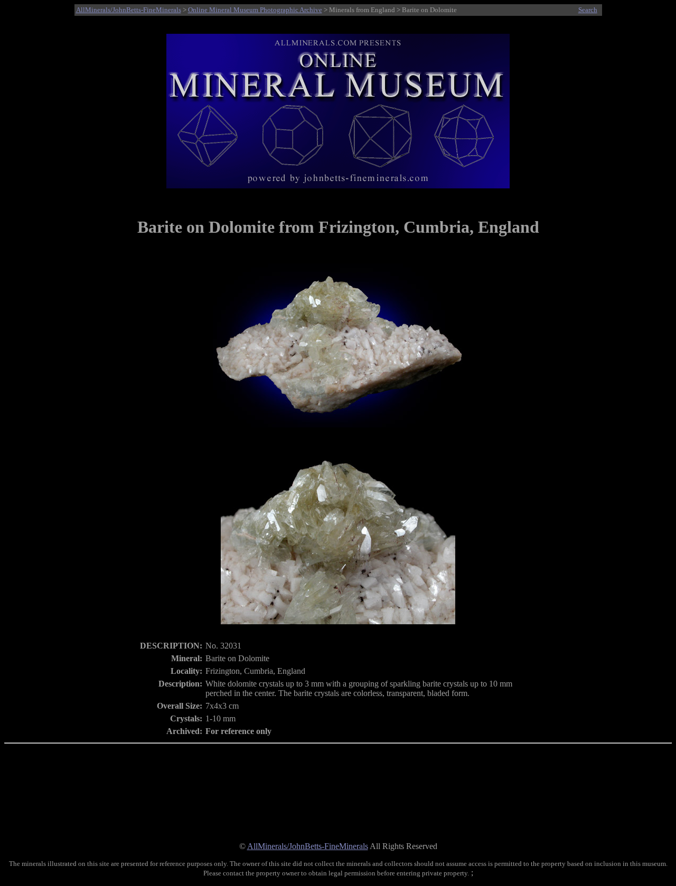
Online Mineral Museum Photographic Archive (255, 10)
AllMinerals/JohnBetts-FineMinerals (128, 10)
